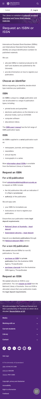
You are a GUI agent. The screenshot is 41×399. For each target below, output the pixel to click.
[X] (14, 348)
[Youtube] (19, 348)
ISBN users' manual (13, 127)
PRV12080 (11, 375)
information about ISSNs (16, 164)
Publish (7, 10)
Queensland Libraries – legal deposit (19, 233)
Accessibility (7, 385)
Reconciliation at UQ (17, 311)
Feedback (6, 393)
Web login (6, 356)
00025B (11, 371)
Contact (5, 340)
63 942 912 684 (11, 366)
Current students (9, 329)
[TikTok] (29, 348)
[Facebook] (4, 348)
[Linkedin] (9, 348)
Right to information (9, 389)
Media (5, 318)
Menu (3, 4)
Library (5, 334)
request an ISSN (24, 284)
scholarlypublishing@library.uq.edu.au (22, 182)
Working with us (9, 323)
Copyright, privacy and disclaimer (14, 381)
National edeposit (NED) (14, 241)
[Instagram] (24, 348)
